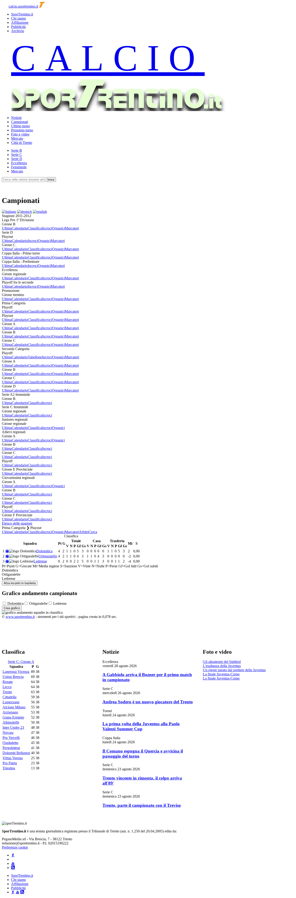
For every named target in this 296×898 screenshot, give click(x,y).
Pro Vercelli (11, 738)
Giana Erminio (13, 717)
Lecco (7, 687)
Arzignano (10, 712)
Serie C (16, 155)
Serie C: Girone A (21, 662)
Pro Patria (10, 763)
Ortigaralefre (48, 556)
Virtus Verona (13, 758)
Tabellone (35, 357)
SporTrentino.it (22, 14)
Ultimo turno (20, 126)
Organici (58, 228)
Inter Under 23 (13, 727)
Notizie (16, 118)
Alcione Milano (14, 707)
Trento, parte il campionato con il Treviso (141, 805)
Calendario (20, 228)
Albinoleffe (11, 722)
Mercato (17, 138)
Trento (7, 692)
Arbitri (84, 532)
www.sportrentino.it (20, 617)
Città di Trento (21, 143)
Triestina (9, 768)
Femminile (19, 167)
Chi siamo (18, 18)
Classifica (35, 228)
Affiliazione (19, 22)
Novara (8, 733)
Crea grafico (12, 608)
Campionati (19, 122)
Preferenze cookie (15, 847)
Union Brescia (13, 677)
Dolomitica (44, 551)
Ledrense (40, 561)
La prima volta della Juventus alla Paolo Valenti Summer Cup (141, 726)
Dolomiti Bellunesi (16, 753)
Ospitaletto (10, 743)
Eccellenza (19, 163)
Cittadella (9, 697)
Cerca (93, 532)
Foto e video (20, 134)
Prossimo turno (22, 130)
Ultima (7, 228)
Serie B (16, 150)
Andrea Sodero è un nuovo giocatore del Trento (147, 701)
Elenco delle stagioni (17, 523)
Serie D (16, 159)
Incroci (47, 228)
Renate (8, 682)
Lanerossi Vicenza (16, 672)
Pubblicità (18, 27)
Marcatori (72, 228)
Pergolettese (11, 748)
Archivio (17, 31)
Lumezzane (11, 702)
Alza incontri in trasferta (20, 583)
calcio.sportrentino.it (23, 6)
